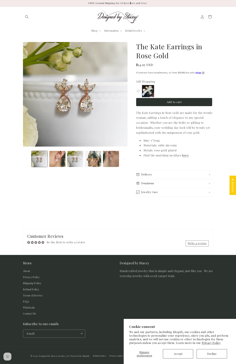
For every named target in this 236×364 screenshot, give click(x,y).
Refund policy (99, 355)
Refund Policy (31, 289)
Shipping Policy (32, 283)
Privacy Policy (211, 343)
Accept (178, 354)
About (26, 271)
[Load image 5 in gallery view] (111, 159)
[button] (27, 17)
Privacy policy (116, 355)
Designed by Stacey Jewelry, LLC (54, 356)
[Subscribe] (81, 333)
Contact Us (29, 313)
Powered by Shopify (80, 356)
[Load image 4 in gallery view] (93, 159)
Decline (211, 354)
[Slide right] (124, 159)
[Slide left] (27, 159)
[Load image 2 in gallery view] (57, 159)
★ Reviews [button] (233, 185)
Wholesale (29, 307)
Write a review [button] (197, 243)
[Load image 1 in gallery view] (39, 159)
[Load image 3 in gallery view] (75, 159)
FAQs (26, 301)
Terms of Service (33, 295)
